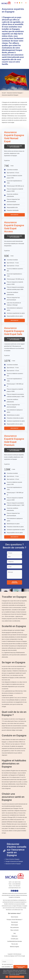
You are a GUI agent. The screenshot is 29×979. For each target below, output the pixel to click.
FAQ (14, 933)
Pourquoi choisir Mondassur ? (14, 919)
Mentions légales (14, 946)
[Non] (27, 973)
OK (7, 976)
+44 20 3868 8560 (16, 883)
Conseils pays (14, 938)
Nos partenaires (14, 927)
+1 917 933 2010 (16, 885)
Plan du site (14, 944)
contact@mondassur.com (14, 887)
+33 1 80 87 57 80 (16, 882)
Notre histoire (14, 917)
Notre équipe (14, 925)
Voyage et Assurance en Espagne (14, 861)
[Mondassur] (6, 2)
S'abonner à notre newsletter (20, 967)
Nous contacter (15, 930)
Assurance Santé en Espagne (13, 863)
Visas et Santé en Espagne (12, 859)
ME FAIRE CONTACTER (14, 582)
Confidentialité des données (14, 941)
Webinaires (14, 936)
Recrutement (14, 922)
